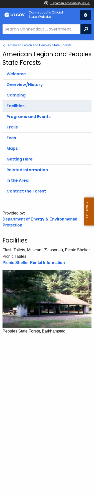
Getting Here (20, 159)
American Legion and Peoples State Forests (40, 45)
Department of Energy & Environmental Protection (40, 222)
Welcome (16, 74)
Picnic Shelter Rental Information (34, 262)
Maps (12, 148)
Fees (11, 138)
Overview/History (25, 85)
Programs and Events (29, 117)
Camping (16, 95)
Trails (12, 127)
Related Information (27, 170)
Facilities (16, 106)
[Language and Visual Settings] (85, 15)
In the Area (18, 180)
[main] (47, 267)
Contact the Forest (26, 191)
